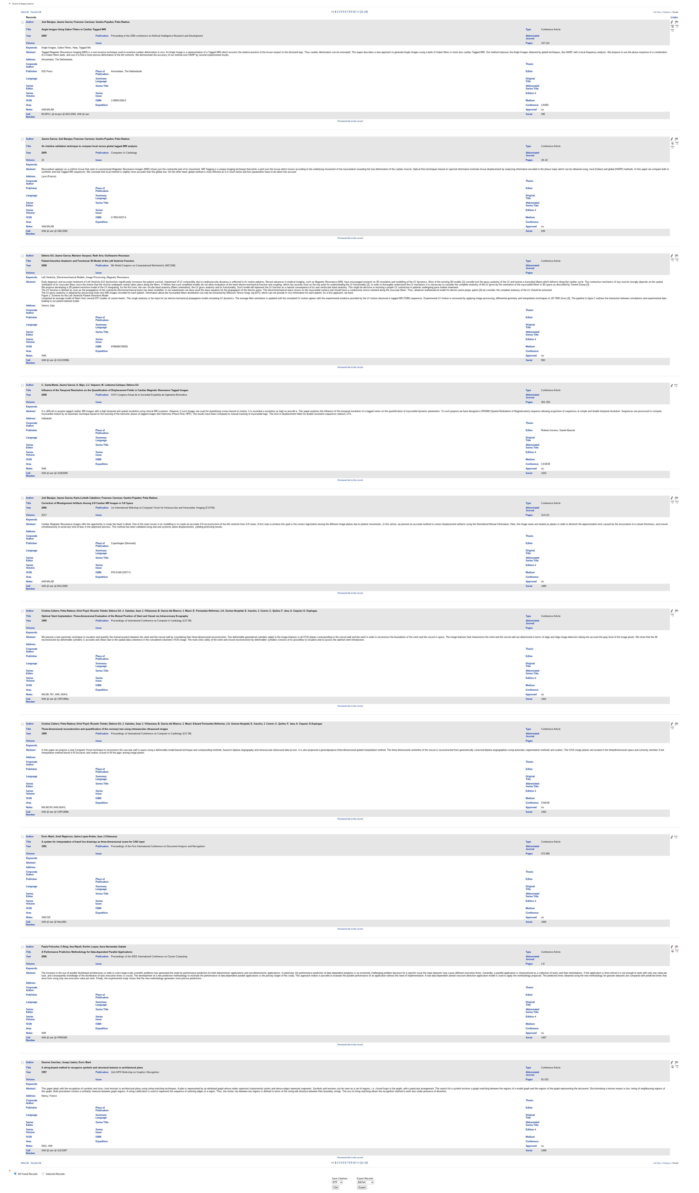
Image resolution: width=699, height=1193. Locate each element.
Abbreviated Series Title (532, 87)
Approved (531, 109)
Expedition (102, 105)
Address (30, 59)
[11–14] (364, 11)
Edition (530, 93)
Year (28, 35)
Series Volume (30, 94)
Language (31, 78)
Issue (99, 43)
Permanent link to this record (350, 121)
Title (28, 29)
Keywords (31, 47)
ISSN (29, 100)
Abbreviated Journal (532, 37)
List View (657, 12)
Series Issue (99, 94)
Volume (30, 43)
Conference (532, 105)
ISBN (98, 100)
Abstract (30, 52)
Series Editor (29, 87)
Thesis (529, 64)
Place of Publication (102, 72)
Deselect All (36, 12)
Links (674, 17)
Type (528, 29)
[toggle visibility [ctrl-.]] (10, 1171)
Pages (529, 43)
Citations (666, 12)
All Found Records (27, 1174)
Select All (25, 12)
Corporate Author (31, 65)
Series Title (102, 86)
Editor (529, 71)
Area (28, 105)
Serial (529, 114)
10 (354, 11)
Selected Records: (55, 1174)
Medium (530, 100)
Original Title (530, 80)
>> (357, 11)
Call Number (30, 115)
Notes (29, 109)
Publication (102, 35)
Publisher (31, 71)
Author (30, 22)
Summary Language (101, 80)
